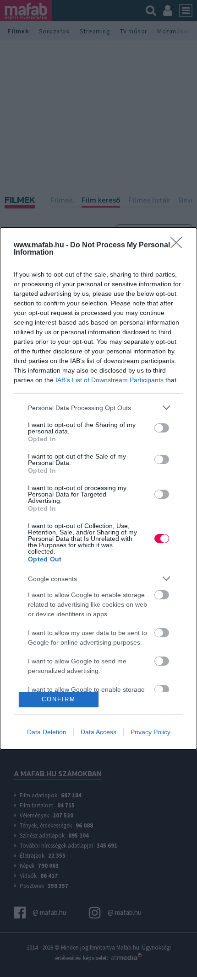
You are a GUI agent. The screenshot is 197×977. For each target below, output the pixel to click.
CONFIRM (59, 699)
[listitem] (98, 407)
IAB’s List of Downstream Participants (109, 380)
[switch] (161, 427)
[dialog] (98, 488)
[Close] (179, 245)
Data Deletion (46, 732)
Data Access (98, 732)
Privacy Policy (150, 732)
